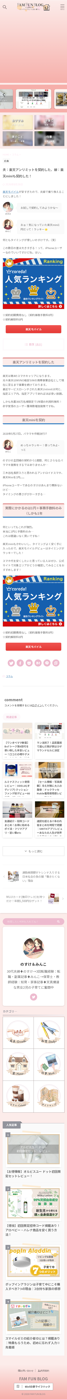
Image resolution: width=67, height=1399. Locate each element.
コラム (9, 676)
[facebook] (20, 663)
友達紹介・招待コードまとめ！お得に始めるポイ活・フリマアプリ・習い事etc (16, 826)
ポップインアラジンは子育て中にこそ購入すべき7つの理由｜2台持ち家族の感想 (32, 1286)
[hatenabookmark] (38, 663)
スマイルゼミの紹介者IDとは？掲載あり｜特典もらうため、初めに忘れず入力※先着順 (32, 1342)
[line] (47, 663)
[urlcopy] (55, 663)
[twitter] (11, 663)
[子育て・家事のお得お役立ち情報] (33, 7)
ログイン (37, 705)
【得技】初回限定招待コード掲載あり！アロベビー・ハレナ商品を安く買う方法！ (32, 1230)
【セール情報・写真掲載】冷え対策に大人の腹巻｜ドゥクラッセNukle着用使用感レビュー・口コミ (49, 789)
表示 (38, 344)
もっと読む (35, 851)
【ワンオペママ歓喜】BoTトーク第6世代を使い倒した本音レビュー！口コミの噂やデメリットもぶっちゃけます (16, 752)
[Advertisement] (33, 49)
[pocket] (29, 663)
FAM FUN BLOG (33, 1378)
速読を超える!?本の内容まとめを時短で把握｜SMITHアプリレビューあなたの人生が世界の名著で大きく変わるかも (49, 830)
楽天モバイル (11, 192)
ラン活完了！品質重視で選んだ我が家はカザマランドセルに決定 (49, 746)
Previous (3, 94)
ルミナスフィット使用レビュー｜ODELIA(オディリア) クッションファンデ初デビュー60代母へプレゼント (17, 789)
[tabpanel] (33, 99)
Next (63, 94)
